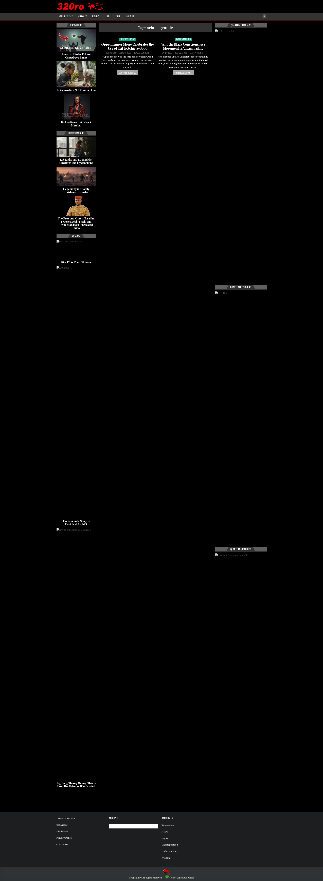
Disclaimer (62, 831)
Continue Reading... (127, 72)
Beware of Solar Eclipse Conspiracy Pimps (76, 55)
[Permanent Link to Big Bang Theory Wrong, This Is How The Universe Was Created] (76, 654)
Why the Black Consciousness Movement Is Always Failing (183, 46)
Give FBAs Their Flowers (76, 262)
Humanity (82, 16)
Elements (96, 16)
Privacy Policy (64, 838)
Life (107, 16)
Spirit (117, 16)
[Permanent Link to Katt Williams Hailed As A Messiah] (76, 107)
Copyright (61, 825)
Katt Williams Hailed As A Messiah (76, 123)
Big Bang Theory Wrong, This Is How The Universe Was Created (76, 784)
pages (165, 838)
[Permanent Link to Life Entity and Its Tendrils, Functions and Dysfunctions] (76, 147)
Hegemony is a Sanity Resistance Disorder (76, 190)
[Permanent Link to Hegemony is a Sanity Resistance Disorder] (76, 176)
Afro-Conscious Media (182, 878)
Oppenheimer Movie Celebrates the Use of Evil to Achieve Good (127, 46)
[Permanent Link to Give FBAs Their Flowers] (76, 249)
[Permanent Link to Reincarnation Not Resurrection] (76, 74)
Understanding (127, 39)
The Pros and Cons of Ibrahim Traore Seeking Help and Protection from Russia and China (76, 223)
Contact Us (62, 844)
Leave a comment (141, 53)
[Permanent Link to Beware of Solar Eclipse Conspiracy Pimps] (76, 40)
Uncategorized (170, 844)
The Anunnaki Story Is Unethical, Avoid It (76, 522)
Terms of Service (65, 818)
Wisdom (166, 858)
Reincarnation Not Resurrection (76, 90)
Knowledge (168, 825)
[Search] (264, 16)
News (165, 832)
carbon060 (111, 53)
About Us (129, 16)
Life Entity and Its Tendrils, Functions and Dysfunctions (76, 161)
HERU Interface (66, 16)
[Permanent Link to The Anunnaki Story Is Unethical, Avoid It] (76, 392)
